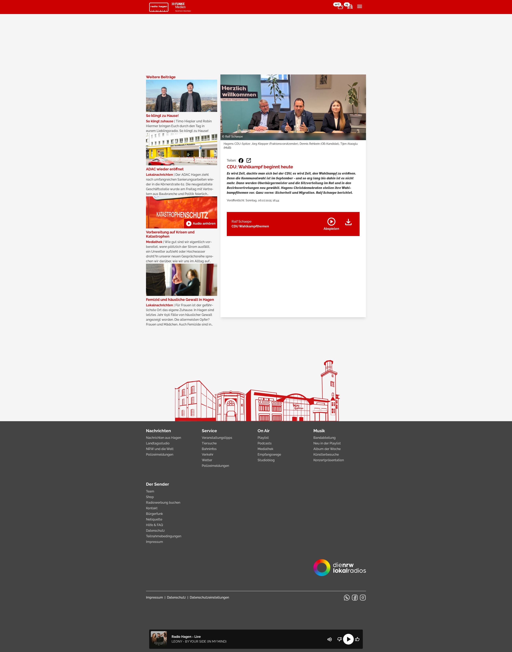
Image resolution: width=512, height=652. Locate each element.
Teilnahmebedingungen (163, 536)
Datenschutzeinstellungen (209, 597)
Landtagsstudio (158, 443)
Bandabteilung (324, 438)
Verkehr (207, 454)
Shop (150, 497)
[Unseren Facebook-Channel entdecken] (355, 597)
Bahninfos (209, 449)
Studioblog (266, 460)
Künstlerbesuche (326, 454)
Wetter (207, 460)
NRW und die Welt (160, 449)
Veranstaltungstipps (217, 438)
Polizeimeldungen (159, 454)
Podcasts (265, 443)
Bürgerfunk (154, 514)
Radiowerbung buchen (163, 502)
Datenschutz (155, 530)
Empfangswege (269, 454)
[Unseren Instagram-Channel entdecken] (363, 597)
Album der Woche (327, 449)
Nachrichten (158, 430)
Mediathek (265, 449)
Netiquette (154, 519)
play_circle (348, 639)
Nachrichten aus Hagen (163, 438)
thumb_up (357, 639)
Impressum (154, 542)
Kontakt (152, 508)
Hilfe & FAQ (154, 525)
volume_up (329, 639)
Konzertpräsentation (328, 460)
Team (150, 491)
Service (209, 430)
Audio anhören (201, 223)
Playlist (263, 438)
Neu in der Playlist (327, 443)
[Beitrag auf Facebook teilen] (241, 160)
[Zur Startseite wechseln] (158, 7)
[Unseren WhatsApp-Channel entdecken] (347, 597)
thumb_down (339, 639)
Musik (319, 430)
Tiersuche (209, 443)
